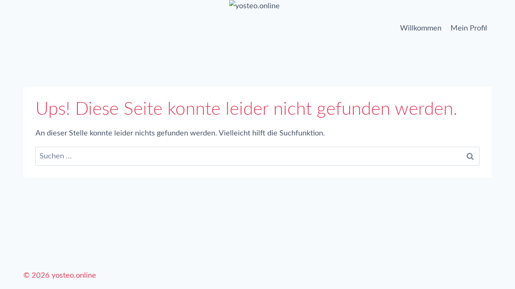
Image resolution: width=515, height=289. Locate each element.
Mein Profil (469, 28)
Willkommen (420, 28)
